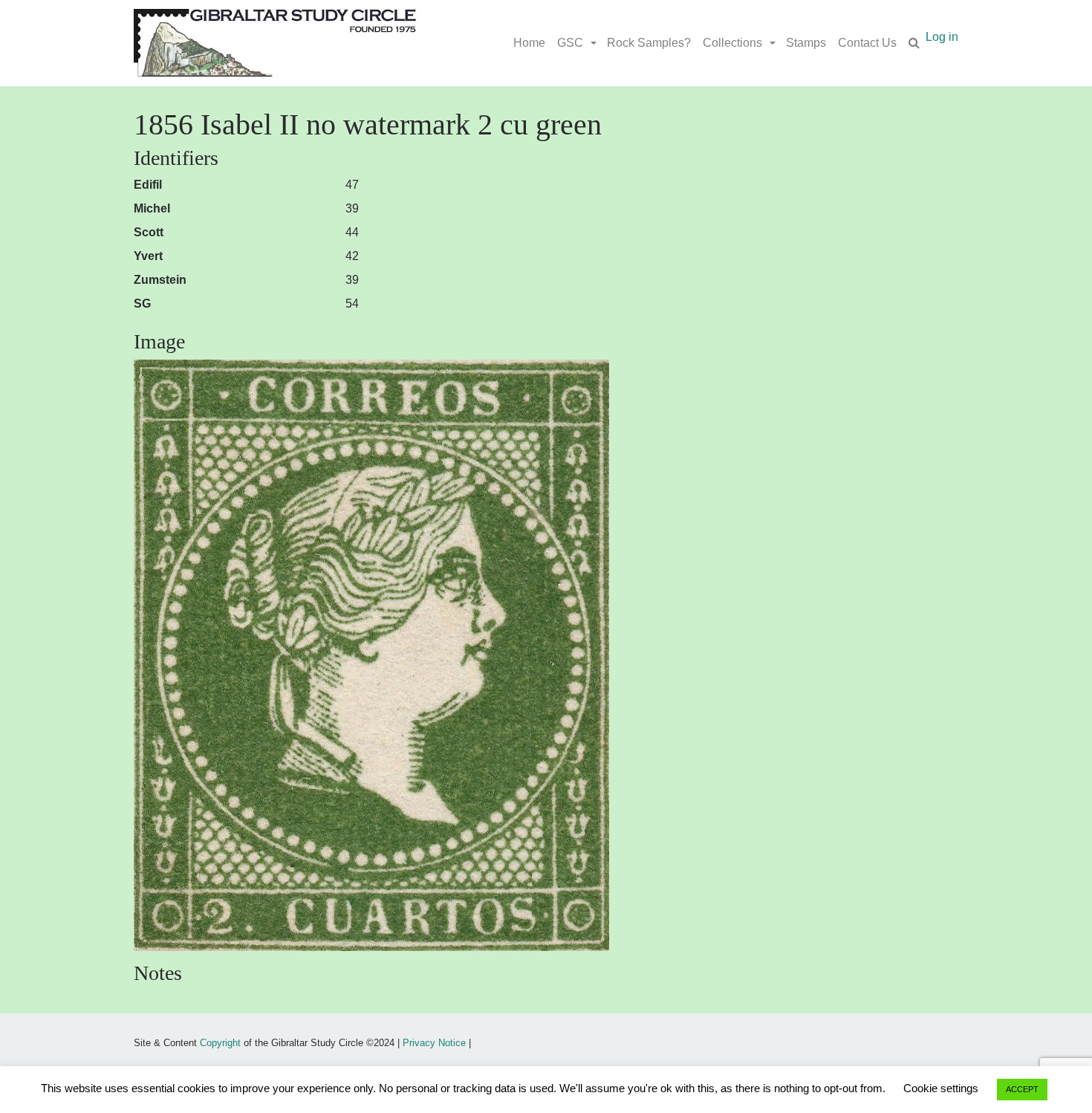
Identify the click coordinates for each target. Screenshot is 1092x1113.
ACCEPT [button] (1022, 1089)
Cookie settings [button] (940, 1088)
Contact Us (867, 42)
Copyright (220, 1042)
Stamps (806, 42)
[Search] (914, 43)
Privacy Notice (434, 1042)
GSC (570, 42)
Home (529, 42)
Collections (732, 42)
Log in (942, 36)
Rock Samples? (649, 42)
